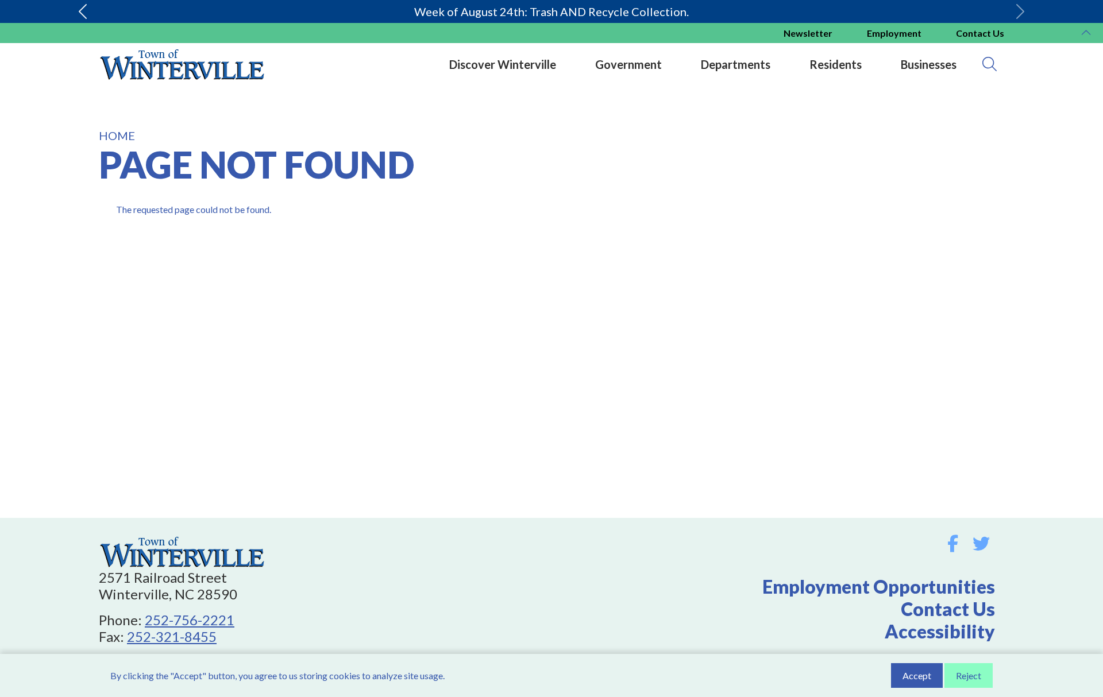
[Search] (989, 64)
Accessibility (940, 631)
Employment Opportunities (878, 586)
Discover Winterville (502, 64)
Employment (894, 33)
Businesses (929, 64)
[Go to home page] (182, 540)
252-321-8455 (172, 636)
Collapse (1085, 33)
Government (628, 64)
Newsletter (808, 33)
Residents (835, 64)
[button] (82, 11)
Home (117, 135)
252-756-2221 (189, 619)
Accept (917, 675)
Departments (735, 64)
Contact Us (948, 609)
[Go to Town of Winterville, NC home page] (182, 49)
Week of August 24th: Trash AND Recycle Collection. (551, 11)
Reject (968, 675)
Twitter (981, 543)
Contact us (980, 33)
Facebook (952, 543)
